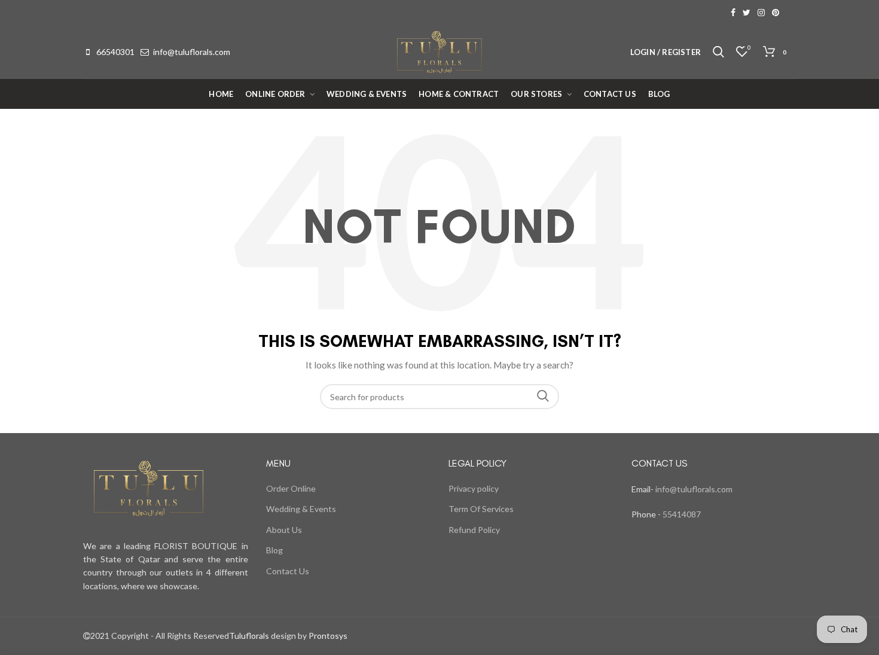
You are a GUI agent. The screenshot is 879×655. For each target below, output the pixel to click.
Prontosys (327, 635)
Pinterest (775, 12)
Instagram (761, 12)
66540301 (115, 52)
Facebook (733, 12)
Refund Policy (474, 530)
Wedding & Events (301, 509)
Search (543, 396)
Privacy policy (473, 488)
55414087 (681, 514)
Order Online (291, 488)
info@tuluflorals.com (191, 52)
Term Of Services (481, 509)
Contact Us (287, 571)
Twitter (746, 12)
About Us (284, 530)
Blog (274, 550)
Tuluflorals (249, 635)
